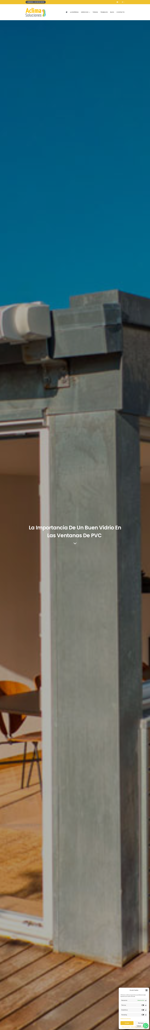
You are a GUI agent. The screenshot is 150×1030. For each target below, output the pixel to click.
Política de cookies (126, 1026)
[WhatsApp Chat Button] (145, 1025)
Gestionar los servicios (125, 1018)
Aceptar (127, 1023)
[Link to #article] (75, 543)
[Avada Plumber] (36, 8)
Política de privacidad (136, 1026)
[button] (146, 990)
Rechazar (141, 1023)
